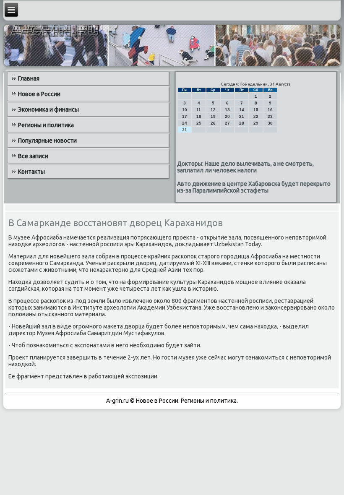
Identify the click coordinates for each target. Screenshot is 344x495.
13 (227, 109)
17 (184, 116)
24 (184, 123)
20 (227, 116)
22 (255, 116)
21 (241, 116)
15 (255, 109)
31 (184, 130)
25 (198, 123)
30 (270, 123)
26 (213, 123)
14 (241, 109)
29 (255, 123)
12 (213, 109)
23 (270, 116)
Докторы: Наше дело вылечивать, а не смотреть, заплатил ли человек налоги (245, 167)
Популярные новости (47, 140)
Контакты (31, 171)
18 (198, 116)
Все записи (33, 156)
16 (270, 109)
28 (241, 123)
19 (213, 116)
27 (227, 123)
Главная (28, 78)
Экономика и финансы (48, 109)
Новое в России (39, 94)
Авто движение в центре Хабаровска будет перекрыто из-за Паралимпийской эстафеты (254, 187)
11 (198, 109)
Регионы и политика (46, 125)
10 (184, 109)
